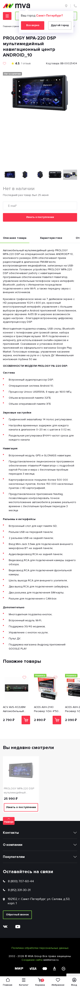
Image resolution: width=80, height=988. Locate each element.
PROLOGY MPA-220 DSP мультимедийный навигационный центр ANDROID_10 (19, 791)
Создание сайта (32, 960)
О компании (12, 845)
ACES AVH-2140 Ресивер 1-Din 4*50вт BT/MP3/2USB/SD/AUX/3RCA (47, 709)
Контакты (11, 833)
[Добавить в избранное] (4, 63)
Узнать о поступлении (40, 217)
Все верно (32, 25)
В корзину (26, 720)
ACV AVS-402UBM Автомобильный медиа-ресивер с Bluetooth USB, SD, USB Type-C (15, 709)
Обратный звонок (17, 914)
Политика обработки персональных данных (40, 948)
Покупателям (14, 857)
